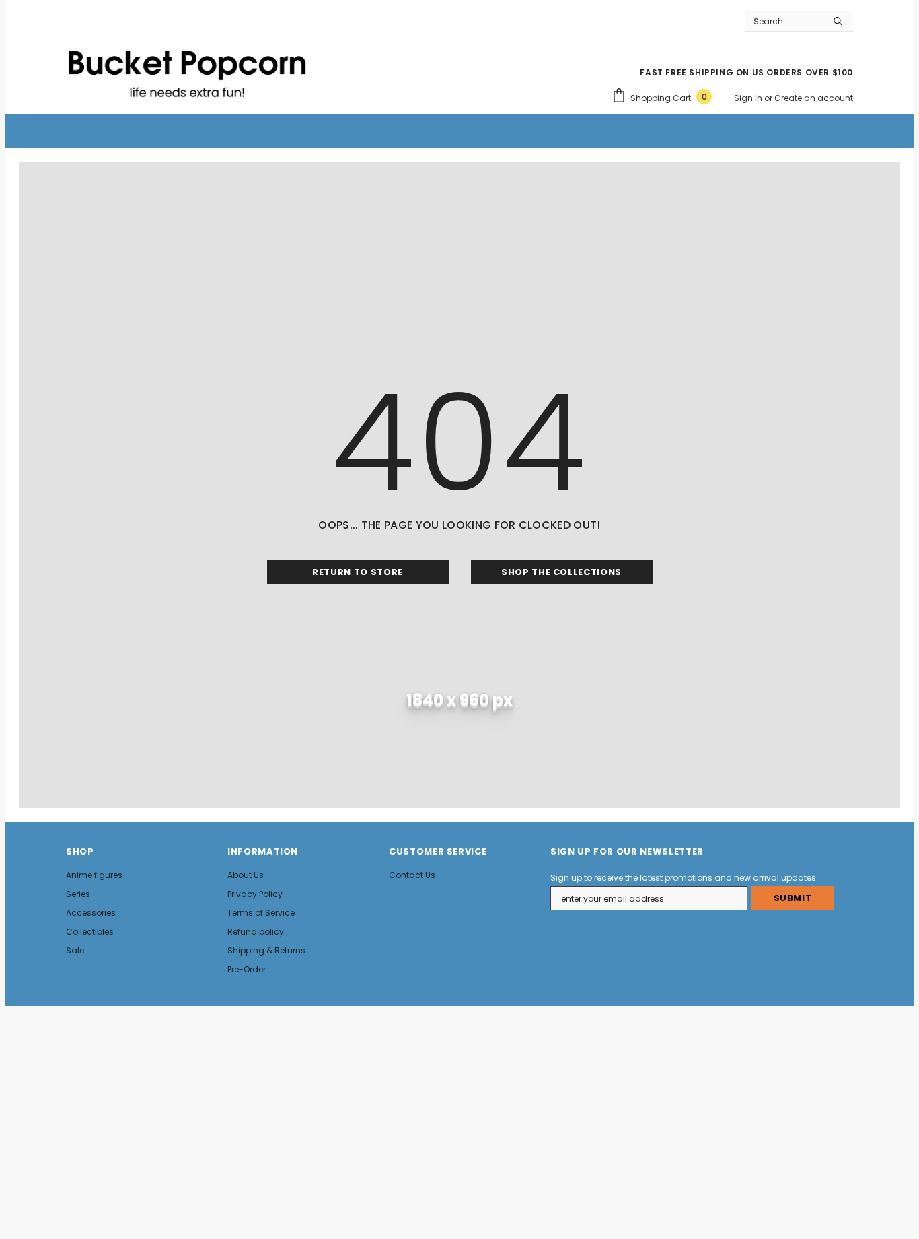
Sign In (749, 98)
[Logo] (187, 68)
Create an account (813, 98)
